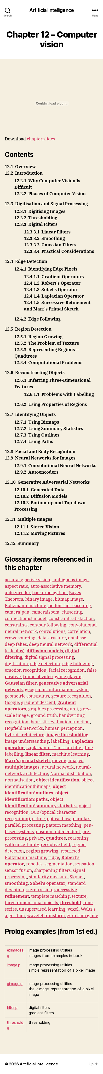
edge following (77, 664)
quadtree (56, 838)
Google (12, 702)
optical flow (59, 819)
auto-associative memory (55, 586)
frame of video (38, 677)
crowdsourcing (20, 638)
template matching (50, 896)
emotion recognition (25, 670)
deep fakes (16, 644)
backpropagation (49, 593)
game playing (69, 677)
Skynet (77, 877)
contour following (48, 625)
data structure (52, 638)
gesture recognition (71, 696)
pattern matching (63, 825)
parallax (81, 819)
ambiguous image (70, 580)
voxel (73, 909)
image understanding (27, 741)
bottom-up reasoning (69, 606)
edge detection (45, 664)
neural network (58, 767)
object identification (57, 780)
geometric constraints (27, 696)
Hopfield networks (24, 728)
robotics (34, 864)
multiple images (22, 767)
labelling (60, 741)
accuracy (14, 580)
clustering (72, 612)
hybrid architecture (24, 735)
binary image (39, 599)
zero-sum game (82, 916)
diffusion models (45, 651)
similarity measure (48, 877)
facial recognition (67, 670)
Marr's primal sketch (27, 761)
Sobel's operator (47, 883)
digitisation (16, 664)
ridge (53, 857)
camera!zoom (45, 612)
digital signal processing (49, 657)
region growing (42, 851)
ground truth (44, 715)
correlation (79, 631)
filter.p (12, 1007)
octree (38, 819)
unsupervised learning (42, 909)
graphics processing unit (53, 709)
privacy (36, 838)
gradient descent (38, 702)
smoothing (16, 883)
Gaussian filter (21, 683)
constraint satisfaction (71, 618)
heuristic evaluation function (60, 722)
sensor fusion (18, 870)
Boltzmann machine (25, 606)
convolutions (52, 631)
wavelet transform (46, 916)
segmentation (59, 864)
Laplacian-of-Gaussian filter (54, 748)
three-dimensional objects (31, 903)
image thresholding (67, 735)
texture (79, 896)
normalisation (19, 780)
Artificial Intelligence (51, 10)
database (77, 638)
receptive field (55, 844)
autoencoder (17, 593)
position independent (58, 832)
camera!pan (17, 612)
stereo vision (39, 890)
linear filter (37, 754)
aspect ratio (16, 586)
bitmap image (69, 599)
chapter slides (41, 139)
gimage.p (15, 983)
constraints (16, 625)
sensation (84, 864)
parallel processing (24, 825)
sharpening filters (52, 870)
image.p (13, 965)
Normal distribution (70, 773)
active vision (37, 580)
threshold (70, 903)
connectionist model (25, 618)
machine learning (70, 754)
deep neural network (50, 644)
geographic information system (57, 689)
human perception (64, 728)
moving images (67, 761)
